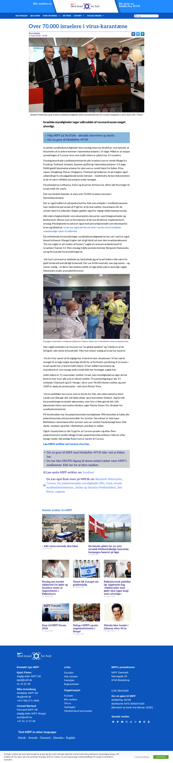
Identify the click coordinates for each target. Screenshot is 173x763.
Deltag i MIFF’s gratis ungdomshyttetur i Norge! (85, 628)
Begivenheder (71, 683)
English (70, 737)
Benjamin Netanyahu (108, 479)
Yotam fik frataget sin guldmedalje (86, 583)
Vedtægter (70, 706)
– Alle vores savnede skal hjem (60, 546)
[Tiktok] (131, 722)
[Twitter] (118, 722)
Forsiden (69, 672)
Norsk (22, 737)
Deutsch (45, 737)
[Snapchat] (144, 722)
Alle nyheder (71, 676)
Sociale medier (94, 16)
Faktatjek (69, 680)
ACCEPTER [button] (160, 757)
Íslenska (58, 737)
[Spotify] (140, 722)
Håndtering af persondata (78, 710)
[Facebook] (113, 722)
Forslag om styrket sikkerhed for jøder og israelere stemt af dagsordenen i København (55, 587)
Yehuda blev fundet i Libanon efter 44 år (116, 627)
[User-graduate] (149, 722)
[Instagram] (127, 722)
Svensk (32, 737)
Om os (67, 703)
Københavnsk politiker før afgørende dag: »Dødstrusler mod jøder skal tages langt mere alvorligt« (117, 587)
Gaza (109, 483)
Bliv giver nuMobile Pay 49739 (129, 5)
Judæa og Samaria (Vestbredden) (95, 487)
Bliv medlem (21, 16)
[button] (133, 34)
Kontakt (68, 695)
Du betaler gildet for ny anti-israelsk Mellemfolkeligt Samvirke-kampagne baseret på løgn (108, 549)
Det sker (67, 16)
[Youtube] (122, 722)
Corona (51, 483)
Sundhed (88, 472)
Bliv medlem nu (42, 3)
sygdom (60, 491)
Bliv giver (35, 16)
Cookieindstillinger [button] (141, 757)
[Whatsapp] (135, 722)
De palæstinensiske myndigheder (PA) (80, 483)
